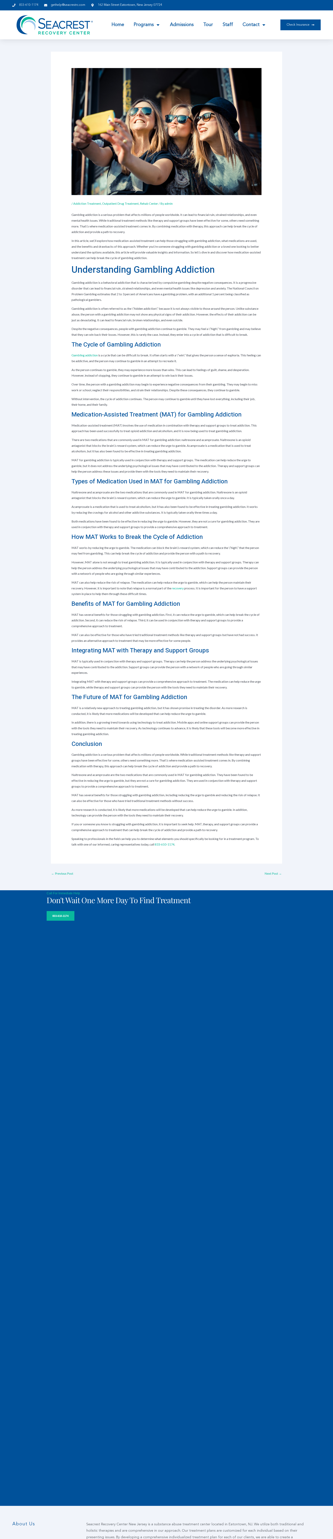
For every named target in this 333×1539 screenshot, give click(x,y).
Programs (144, 25)
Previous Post (62, 873)
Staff (228, 25)
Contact (251, 25)
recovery (178, 588)
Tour (208, 25)
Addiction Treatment (87, 203)
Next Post (273, 873)
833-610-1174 (164, 844)
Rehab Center (149, 203)
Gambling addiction (84, 355)
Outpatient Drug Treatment (120, 203)
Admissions (182, 25)
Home (118, 25)
